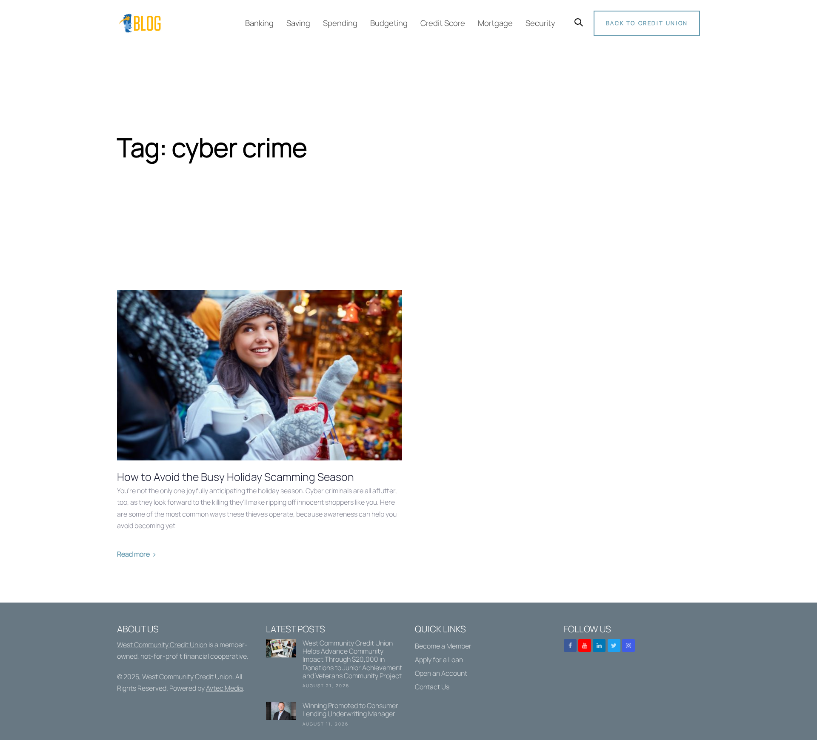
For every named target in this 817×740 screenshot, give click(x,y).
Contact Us (432, 686)
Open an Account (441, 673)
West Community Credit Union (162, 644)
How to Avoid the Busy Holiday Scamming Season (235, 477)
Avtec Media (224, 688)
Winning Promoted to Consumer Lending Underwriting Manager (334, 716)
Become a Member (443, 646)
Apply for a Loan (439, 659)
